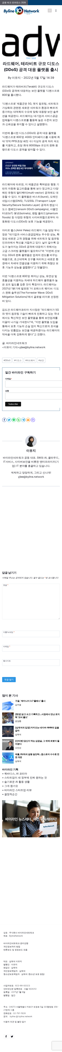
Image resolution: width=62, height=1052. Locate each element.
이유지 (16, 77)
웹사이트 (7, 661)
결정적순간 (10, 794)
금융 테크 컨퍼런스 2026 (14, 2)
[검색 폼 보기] (50, 11)
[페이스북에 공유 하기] (4, 420)
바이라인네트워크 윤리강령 (15, 943)
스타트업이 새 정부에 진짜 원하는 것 (25, 777)
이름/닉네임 (8, 632)
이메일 (6, 646)
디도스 (17, 360)
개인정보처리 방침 (11, 946)
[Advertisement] (31, 533)
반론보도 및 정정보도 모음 (15, 949)
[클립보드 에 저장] (33, 420)
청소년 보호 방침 (36, 974)
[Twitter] (12, 1036)
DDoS (7, 360)
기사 (28, 58)
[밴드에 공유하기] (18, 420)
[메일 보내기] (28, 420)
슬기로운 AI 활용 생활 (17, 781)
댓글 (5, 585)
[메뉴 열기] (56, 10)
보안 (41, 360)
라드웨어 (30, 360)
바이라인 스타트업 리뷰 (18, 790)
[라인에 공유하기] (14, 420)
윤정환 (18, 721)
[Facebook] (6, 1036)
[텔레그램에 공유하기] (23, 420)
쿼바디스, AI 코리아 (15, 773)
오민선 (18, 748)
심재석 (18, 734)
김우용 (18, 705)
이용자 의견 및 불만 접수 (14, 1021)
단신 (34, 58)
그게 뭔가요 (11, 785)
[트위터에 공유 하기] (9, 420)
